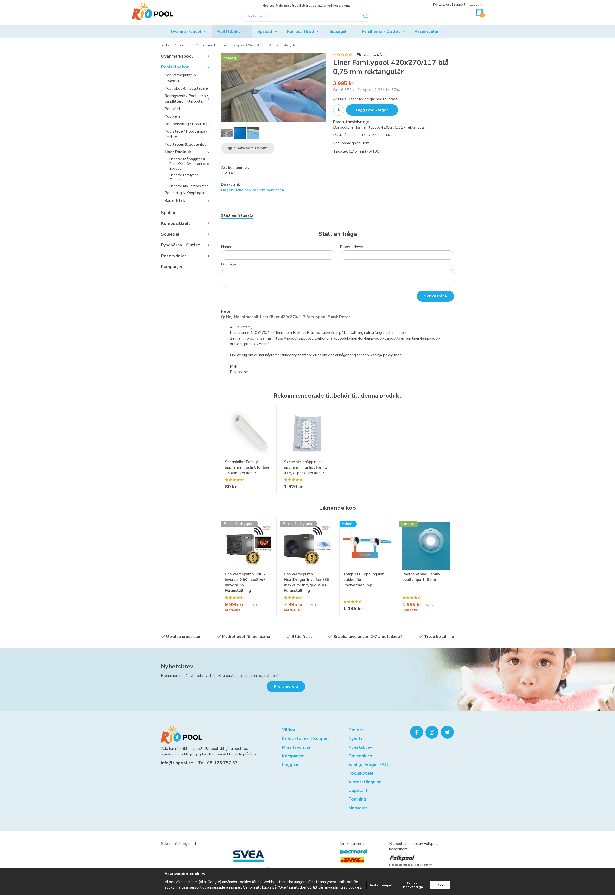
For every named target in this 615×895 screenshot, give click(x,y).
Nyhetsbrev (177, 666)
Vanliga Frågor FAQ (368, 764)
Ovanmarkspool (186, 31)
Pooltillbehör (229, 31)
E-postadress (351, 247)
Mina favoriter (296, 747)
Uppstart (358, 790)
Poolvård (172, 108)
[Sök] (366, 16)
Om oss (356, 730)
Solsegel (338, 31)
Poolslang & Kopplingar (184, 193)
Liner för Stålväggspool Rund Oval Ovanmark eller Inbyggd (189, 164)
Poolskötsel (360, 773)
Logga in (476, 4)
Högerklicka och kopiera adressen (252, 190)
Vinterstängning (364, 782)
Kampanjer (172, 267)
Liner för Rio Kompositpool (189, 186)
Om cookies (360, 756)
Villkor (288, 730)
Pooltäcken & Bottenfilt (185, 144)
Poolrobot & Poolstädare (186, 88)
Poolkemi (173, 116)
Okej (440, 885)
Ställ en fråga (374, 55)
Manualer (357, 808)
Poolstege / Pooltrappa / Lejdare (186, 134)
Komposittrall (300, 31)
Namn (226, 247)
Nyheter (356, 739)
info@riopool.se (177, 763)
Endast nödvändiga (413, 885)
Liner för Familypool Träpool (184, 177)
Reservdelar (427, 31)
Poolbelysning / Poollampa (187, 124)
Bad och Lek (175, 200)
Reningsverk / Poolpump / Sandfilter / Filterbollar (186, 98)
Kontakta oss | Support (449, 4)
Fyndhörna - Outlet (381, 31)
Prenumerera (286, 686)
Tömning (357, 799)
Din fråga (228, 264)
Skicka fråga (435, 296)
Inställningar (381, 885)
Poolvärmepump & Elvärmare (180, 78)
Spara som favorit (249, 148)
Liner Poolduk (178, 151)
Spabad (264, 31)
